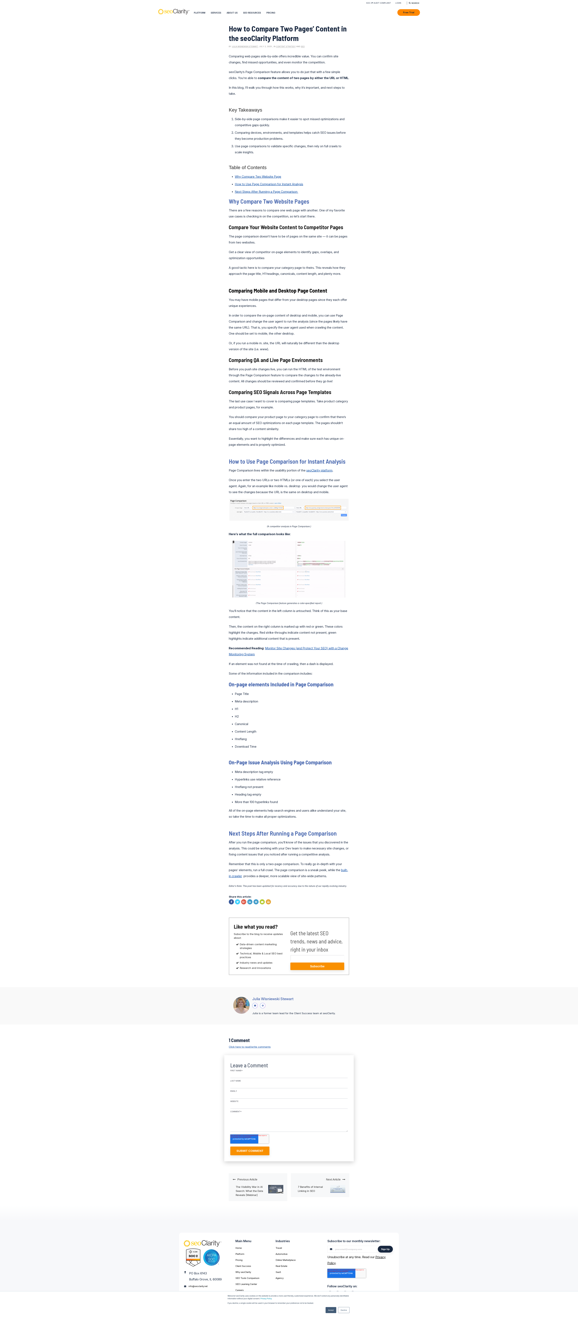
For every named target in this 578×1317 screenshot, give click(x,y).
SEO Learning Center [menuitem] (246, 1284)
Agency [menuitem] (280, 1278)
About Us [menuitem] (232, 12)
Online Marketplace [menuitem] (286, 1260)
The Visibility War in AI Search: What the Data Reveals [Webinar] (249, 1191)
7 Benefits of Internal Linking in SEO (310, 1188)
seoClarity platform (319, 470)
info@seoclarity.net (198, 1286)
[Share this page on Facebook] (231, 901)
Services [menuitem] (216, 12)
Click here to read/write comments (250, 1046)
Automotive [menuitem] (281, 1254)
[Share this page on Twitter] (237, 901)
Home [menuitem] (238, 1248)
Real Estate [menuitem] (281, 1266)
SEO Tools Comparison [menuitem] (247, 1278)
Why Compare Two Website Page (258, 176)
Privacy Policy (266, 1298)
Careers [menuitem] (239, 1290)
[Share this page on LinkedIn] (249, 901)
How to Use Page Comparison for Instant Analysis (269, 184)
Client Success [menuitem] (243, 1266)
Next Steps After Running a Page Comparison (266, 191)
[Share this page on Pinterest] (256, 901)
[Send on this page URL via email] (262, 901)
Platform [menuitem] (199, 12)
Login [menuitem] (398, 3)
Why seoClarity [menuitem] (243, 1272)
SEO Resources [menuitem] (252, 12)
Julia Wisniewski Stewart (245, 46)
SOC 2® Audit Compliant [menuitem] (378, 3)
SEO (303, 46)
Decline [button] (344, 1310)
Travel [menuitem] (279, 1248)
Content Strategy (286, 46)
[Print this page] (268, 901)
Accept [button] (331, 1310)
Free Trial (408, 12)
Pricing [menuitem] (270, 12)
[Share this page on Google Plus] (243, 901)
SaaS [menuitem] (278, 1272)
